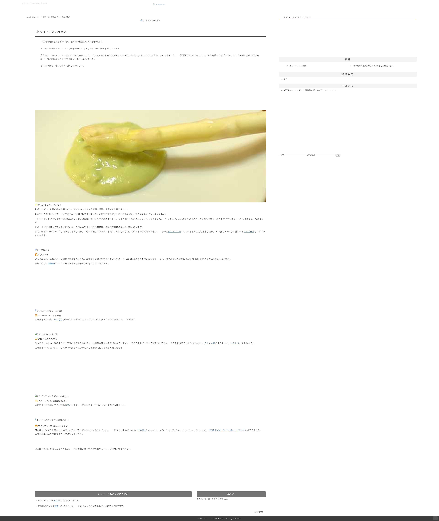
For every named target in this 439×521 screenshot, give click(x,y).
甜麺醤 (51, 263)
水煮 (56, 506)
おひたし (69, 405)
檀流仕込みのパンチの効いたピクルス (227, 430)
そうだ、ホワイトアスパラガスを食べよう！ (34, 3)
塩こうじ (58, 319)
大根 (213, 343)
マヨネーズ (249, 232)
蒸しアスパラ (174, 232)
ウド (207, 343)
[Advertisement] (103, 87)
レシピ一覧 (41, 17)
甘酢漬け (142, 430)
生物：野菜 (50, 17)
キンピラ (235, 343)
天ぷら (56, 500)
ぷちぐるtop (31, 17)
